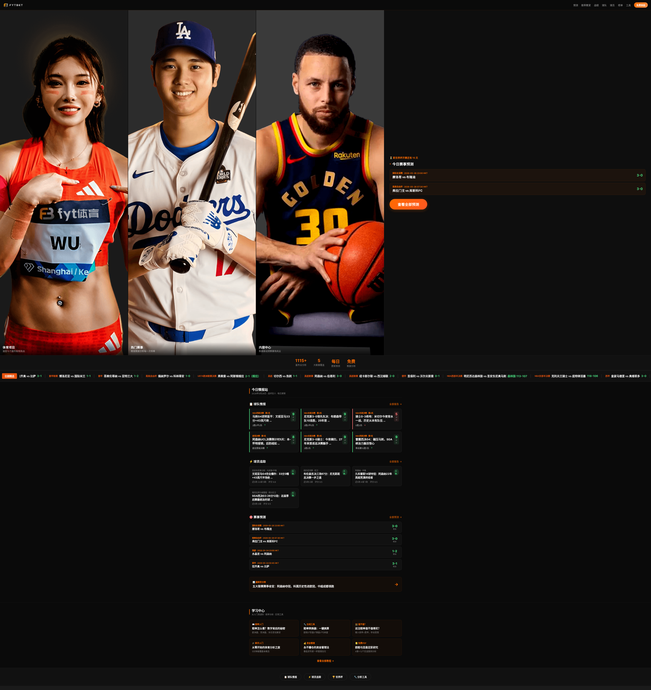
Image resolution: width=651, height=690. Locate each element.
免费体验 (640, 5)
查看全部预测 (408, 204)
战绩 (596, 5)
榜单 (620, 5)
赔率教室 (586, 5)
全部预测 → (395, 517)
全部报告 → (395, 404)
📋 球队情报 (290, 677)
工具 (628, 5)
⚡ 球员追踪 (314, 677)
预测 (575, 5)
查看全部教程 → (325, 660)
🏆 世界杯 (337, 677)
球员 (612, 5)
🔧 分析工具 (360, 677)
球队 (604, 5)
